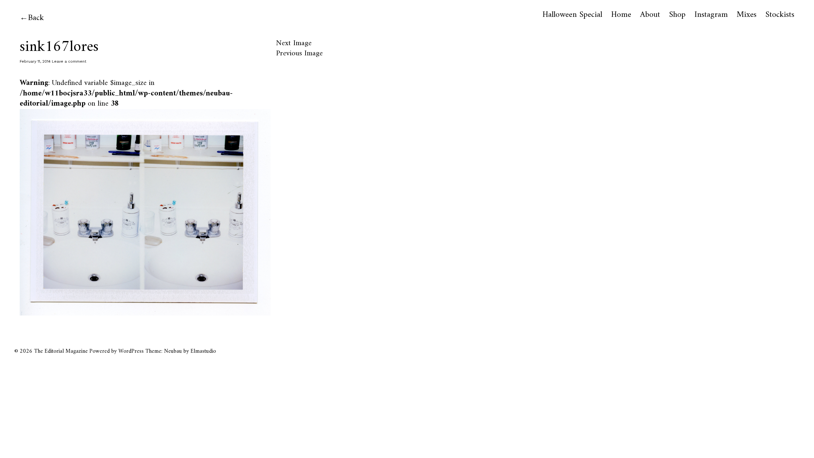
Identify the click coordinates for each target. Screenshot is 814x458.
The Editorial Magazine (61, 351)
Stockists (779, 15)
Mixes (746, 15)
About (650, 15)
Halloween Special (572, 15)
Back (36, 18)
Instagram (711, 15)
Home (621, 15)
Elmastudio (203, 351)
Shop (677, 15)
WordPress (131, 351)
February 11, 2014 (35, 61)
